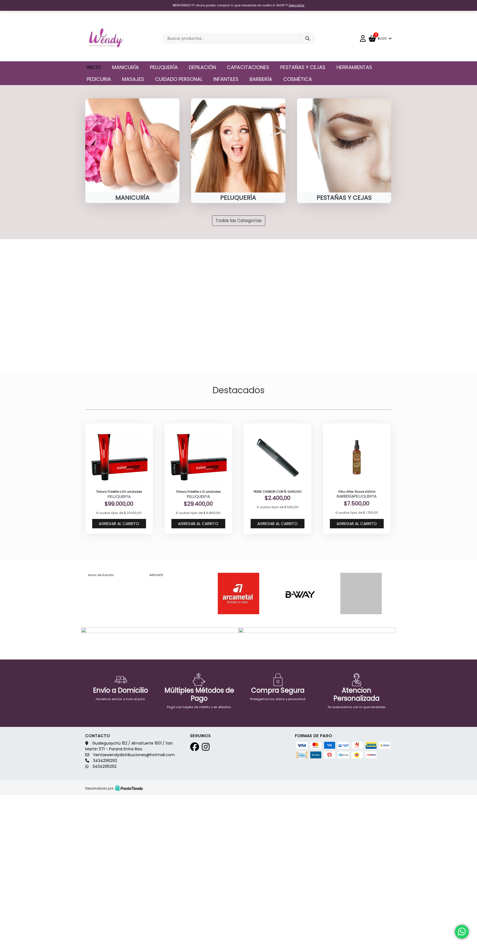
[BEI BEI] (361, 593)
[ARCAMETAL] (238, 593)
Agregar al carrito (119, 523)
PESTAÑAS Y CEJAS (302, 67)
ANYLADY (156, 575)
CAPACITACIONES (248, 67)
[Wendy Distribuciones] (105, 38)
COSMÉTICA (297, 79)
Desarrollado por (99, 788)
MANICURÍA (125, 67)
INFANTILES (226, 79)
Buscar (307, 38)
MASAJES (133, 79)
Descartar (296, 5)
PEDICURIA (99, 79)
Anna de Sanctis (101, 575)
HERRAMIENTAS (354, 67)
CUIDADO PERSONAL (178, 79)
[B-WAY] (300, 593)
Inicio (94, 67)
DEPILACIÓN (202, 67)
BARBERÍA (261, 79)
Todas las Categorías (239, 220)
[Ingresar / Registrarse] (364, 38)
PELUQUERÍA (164, 67)
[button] (35, 305)
